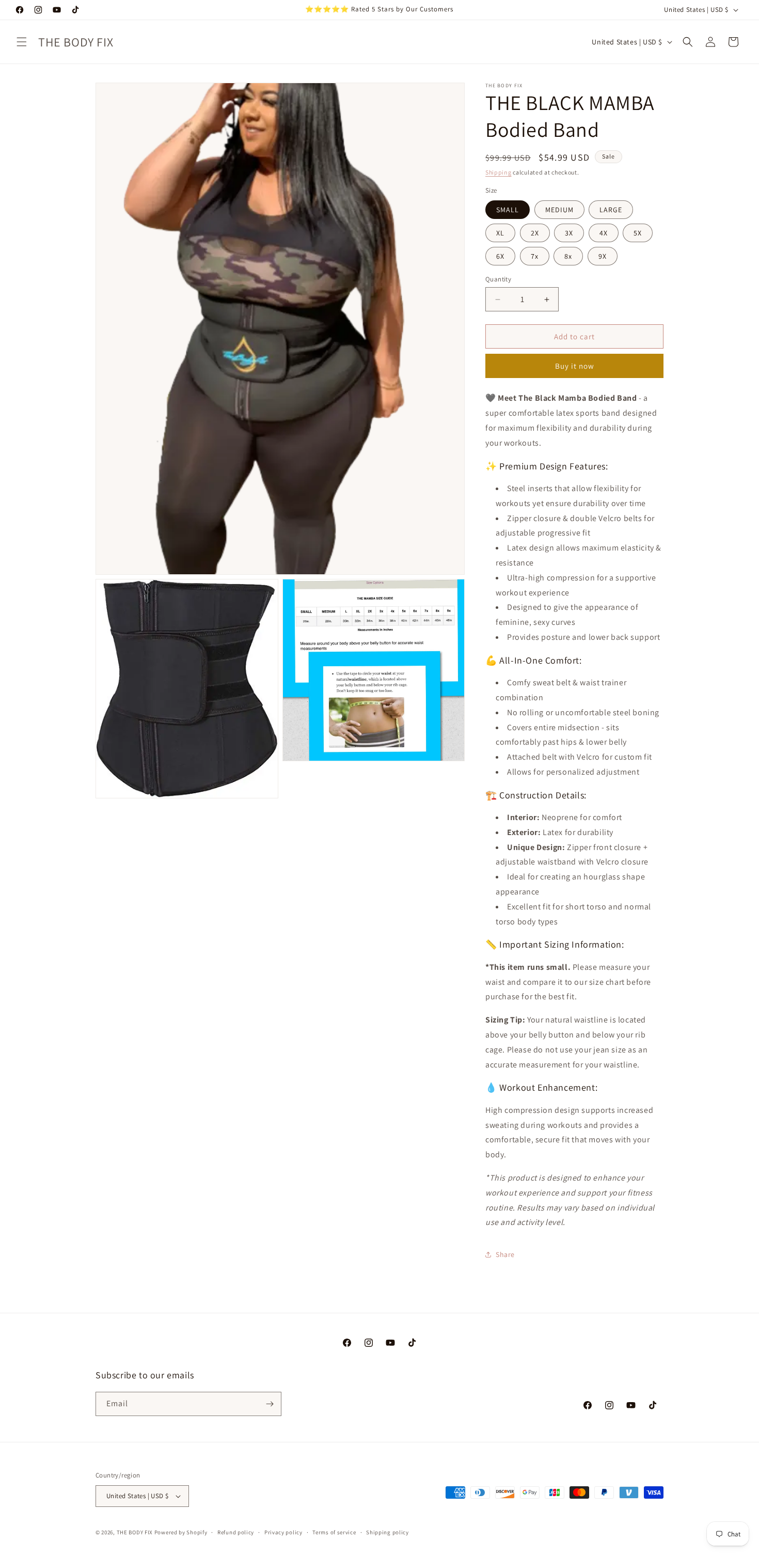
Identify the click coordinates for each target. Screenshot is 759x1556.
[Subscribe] (269, 1404)
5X (638, 233)
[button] (21, 41)
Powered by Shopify (181, 1532)
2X (535, 233)
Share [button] (505, 1254)
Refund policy (235, 1532)
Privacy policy (283, 1532)
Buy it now (574, 366)
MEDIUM (559, 209)
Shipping (498, 172)
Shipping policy (387, 1532)
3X (569, 233)
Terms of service (334, 1532)
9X (602, 256)
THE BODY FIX (135, 1532)
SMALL (507, 209)
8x (568, 256)
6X (500, 256)
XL (500, 233)
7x (535, 256)
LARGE (610, 209)
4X (603, 233)
